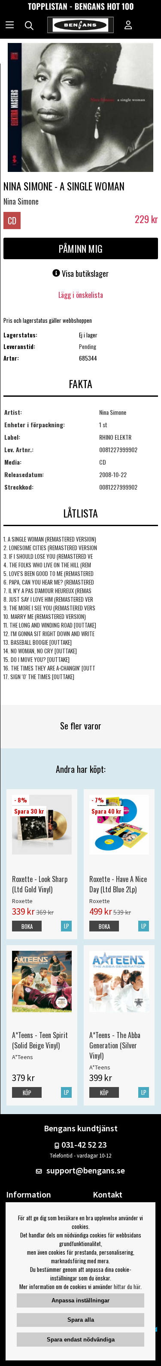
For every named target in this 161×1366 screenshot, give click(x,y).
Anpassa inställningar (80, 1300)
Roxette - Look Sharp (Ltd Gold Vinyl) (39, 884)
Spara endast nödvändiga (81, 1339)
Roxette (22, 901)
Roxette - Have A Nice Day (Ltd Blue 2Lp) (118, 884)
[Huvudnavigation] (10, 25)
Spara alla (80, 1320)
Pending (87, 346)
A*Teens (22, 1057)
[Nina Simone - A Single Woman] (80, 108)
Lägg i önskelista (80, 295)
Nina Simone (21, 201)
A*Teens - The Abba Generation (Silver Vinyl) (114, 1045)
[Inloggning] (128, 26)
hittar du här (127, 1286)
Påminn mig (81, 248)
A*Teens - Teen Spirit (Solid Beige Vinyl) (40, 1040)
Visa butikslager (84, 273)
